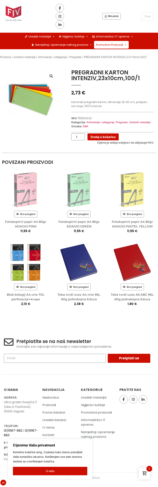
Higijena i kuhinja (73, 36)
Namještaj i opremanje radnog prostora (61, 45)
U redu (50, 471)
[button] (51, 76)
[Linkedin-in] (60, 24)
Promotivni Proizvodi (109, 45)
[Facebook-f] (60, 8)
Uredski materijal (40, 36)
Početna (5, 57)
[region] (50, 459)
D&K (85, 126)
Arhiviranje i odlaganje (52, 57)
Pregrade (75, 57)
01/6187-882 (13, 430)
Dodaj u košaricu (103, 137)
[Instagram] (60, 16)
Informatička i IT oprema (112, 36)
